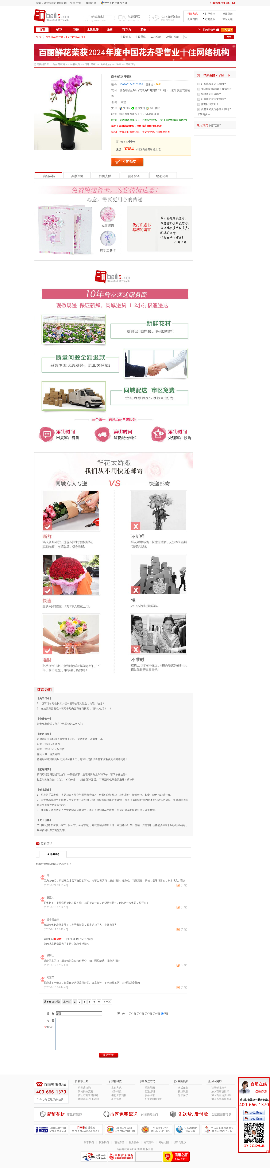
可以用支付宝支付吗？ (213, 99)
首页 (42, 29)
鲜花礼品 (75, 64)
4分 (158, 1013)
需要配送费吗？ (210, 104)
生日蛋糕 (140, 36)
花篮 (76, 29)
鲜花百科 (149, 1142)
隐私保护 (183, 1095)
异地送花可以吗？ (211, 94)
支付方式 (116, 1087)
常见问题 (228, 19)
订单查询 (210, 13)
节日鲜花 (90, 64)
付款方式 (193, 13)
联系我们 (104, 1142)
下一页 (107, 1001)
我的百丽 (91, 2)
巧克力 (126, 29)
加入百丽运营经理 (221, 1095)
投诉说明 (183, 1091)
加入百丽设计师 (220, 1091)
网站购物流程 (85, 1091)
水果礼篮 (93, 29)
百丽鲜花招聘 (219, 1087)
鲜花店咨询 (84, 1087)
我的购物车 (209, 29)
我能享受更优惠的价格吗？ (216, 109)
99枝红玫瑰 (172, 36)
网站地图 (164, 1142)
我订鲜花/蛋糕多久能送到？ (216, 88)
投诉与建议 (180, 1142)
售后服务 (183, 1087)
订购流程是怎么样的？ (213, 83)
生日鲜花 (125, 36)
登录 (72, 2)
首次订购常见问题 (88, 1095)
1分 (134, 1013)
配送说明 (150, 1091)
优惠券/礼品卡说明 (88, 1099)
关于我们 (89, 1142)
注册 (78, 2)
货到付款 (116, 1091)
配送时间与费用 (153, 1099)
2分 (142, 1013)
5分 (166, 1013)
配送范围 (193, 19)
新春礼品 (106, 64)
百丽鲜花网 (59, 64)
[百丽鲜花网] (51, 16)
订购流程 (210, 19)
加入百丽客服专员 (221, 1099)
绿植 (110, 29)
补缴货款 (228, 13)
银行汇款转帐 (119, 1095)
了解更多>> (204, 114)
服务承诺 (150, 1095)
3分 (150, 1013)
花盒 (143, 29)
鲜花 (59, 29)
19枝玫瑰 (155, 36)
